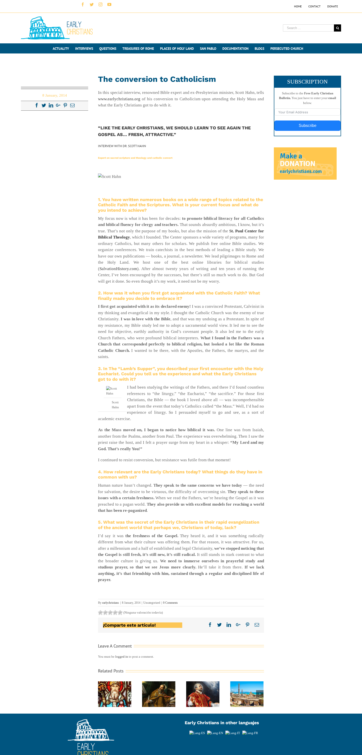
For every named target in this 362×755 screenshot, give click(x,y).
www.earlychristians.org (119, 99)
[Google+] (58, 105)
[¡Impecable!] (120, 612)
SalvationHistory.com (118, 268)
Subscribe (307, 125)
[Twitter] (44, 105)
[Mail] (72, 105)
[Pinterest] (65, 105)
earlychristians (110, 602)
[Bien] (110, 612)
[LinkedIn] (51, 105)
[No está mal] (105, 612)
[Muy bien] (115, 612)
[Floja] (100, 612)
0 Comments (170, 602)
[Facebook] (36, 105)
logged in (121, 656)
